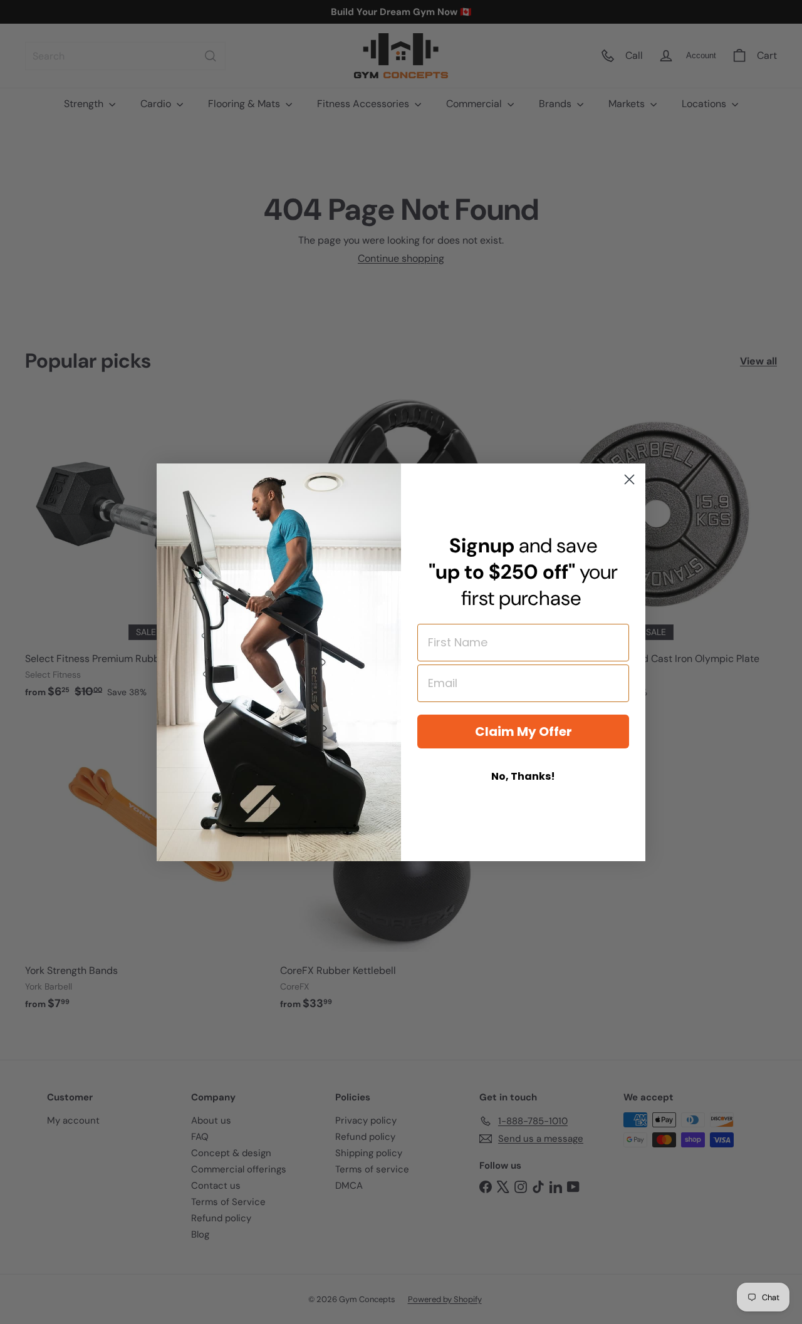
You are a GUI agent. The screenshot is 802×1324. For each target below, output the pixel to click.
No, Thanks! (523, 776)
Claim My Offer (523, 731)
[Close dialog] (629, 479)
